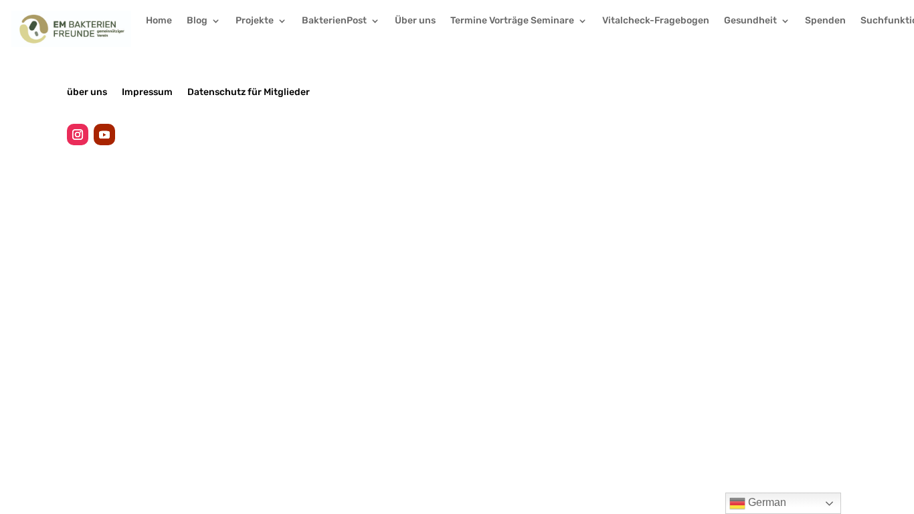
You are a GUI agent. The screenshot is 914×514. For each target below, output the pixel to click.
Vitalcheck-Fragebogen (655, 21)
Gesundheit (750, 21)
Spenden (825, 21)
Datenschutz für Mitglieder (248, 91)
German (765, 502)
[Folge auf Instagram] (77, 134)
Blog (197, 21)
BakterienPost (334, 21)
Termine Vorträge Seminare (512, 21)
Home (159, 21)
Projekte (255, 21)
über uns (87, 91)
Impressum (147, 91)
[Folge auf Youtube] (104, 134)
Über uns (415, 21)
